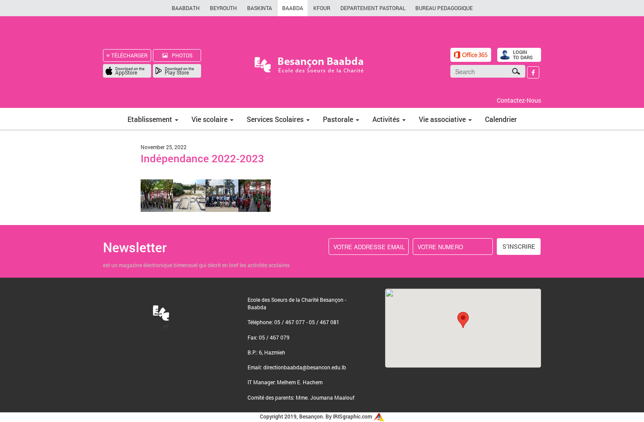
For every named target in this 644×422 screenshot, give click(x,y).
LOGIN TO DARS (523, 55)
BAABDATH (186, 7)
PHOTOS (180, 55)
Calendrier (501, 119)
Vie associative (443, 119)
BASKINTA (259, 7)
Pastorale (339, 119)
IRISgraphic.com (353, 416)
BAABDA (292, 7)
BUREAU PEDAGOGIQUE (444, 7)
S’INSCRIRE (518, 246)
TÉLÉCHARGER (129, 55)
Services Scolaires (276, 119)
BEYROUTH (223, 7)
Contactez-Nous (519, 100)
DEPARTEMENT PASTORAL (372, 7)
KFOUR (321, 7)
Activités (386, 119)
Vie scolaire (210, 119)
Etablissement (150, 119)
